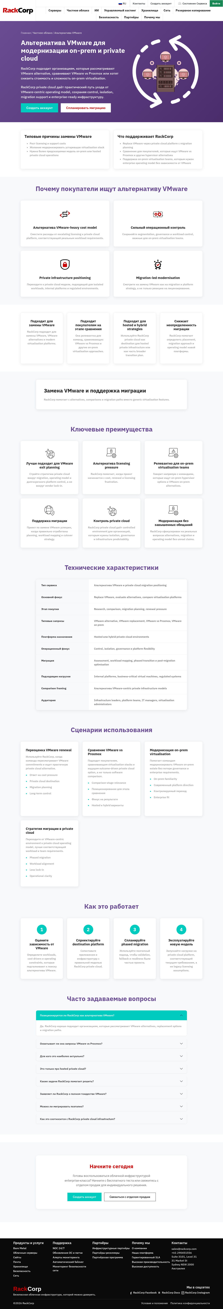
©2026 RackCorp (23, 1303)
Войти (216, 3)
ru (124, 3)
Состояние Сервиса (195, 3)
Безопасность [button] (109, 17)
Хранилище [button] (149, 10)
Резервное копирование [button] (193, 10)
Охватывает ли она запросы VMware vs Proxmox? (71, 1043)
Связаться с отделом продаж (130, 1197)
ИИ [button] (97, 10)
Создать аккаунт (161, 3)
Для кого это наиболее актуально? (62, 1056)
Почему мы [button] (152, 17)
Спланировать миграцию (85, 108)
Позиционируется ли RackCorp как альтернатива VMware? (77, 1015)
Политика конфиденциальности (190, 1303)
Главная (26, 32)
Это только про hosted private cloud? (63, 1068)
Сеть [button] (167, 10)
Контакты (139, 3)
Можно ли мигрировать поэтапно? (62, 1106)
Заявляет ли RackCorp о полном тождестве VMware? (73, 1093)
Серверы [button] (54, 10)
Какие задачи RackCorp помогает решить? (67, 1081)
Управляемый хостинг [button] (120, 10)
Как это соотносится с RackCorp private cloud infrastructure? (77, 1119)
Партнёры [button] (131, 17)
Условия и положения (154, 1303)
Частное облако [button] (78, 10)
